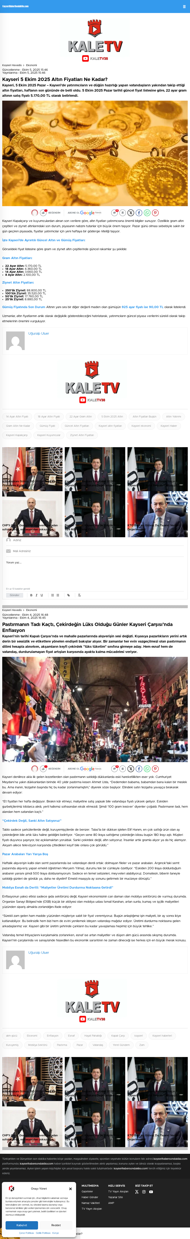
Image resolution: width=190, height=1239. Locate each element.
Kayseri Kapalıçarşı (17, 435)
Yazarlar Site (115, 1197)
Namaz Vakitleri (91, 1203)
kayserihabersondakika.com (170, 1159)
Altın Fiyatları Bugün (144, 416)
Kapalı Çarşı (118, 1036)
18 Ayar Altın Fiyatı (49, 416)
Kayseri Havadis (12, 65)
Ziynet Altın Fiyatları (82, 435)
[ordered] (52, 595)
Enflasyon (52, 1036)
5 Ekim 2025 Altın (112, 416)
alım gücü (11, 1036)
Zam (142, 1045)
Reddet (56, 1225)
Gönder (14, 595)
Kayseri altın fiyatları (110, 426)
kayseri (139, 1036)
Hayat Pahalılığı (93, 1036)
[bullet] (57, 595)
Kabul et (22, 1225)
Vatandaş (98, 1045)
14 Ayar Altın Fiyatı (17, 416)
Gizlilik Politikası (43, 1233)
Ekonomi (31, 65)
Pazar (80, 1045)
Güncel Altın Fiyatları (77, 426)
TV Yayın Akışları (92, 1209)
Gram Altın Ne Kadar (18, 426)
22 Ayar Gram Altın (81, 416)
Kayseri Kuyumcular (48, 435)
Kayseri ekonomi (141, 426)
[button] (70, 1189)
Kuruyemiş (12, 1045)
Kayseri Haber (169, 426)
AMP (111, 1203)
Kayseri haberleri (162, 1036)
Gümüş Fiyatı (47, 426)
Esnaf (71, 1036)
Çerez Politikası (26, 1233)
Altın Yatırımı (173, 416)
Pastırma (62, 1045)
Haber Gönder (90, 1197)
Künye (55, 1233)
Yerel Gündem (121, 1045)
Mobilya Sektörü (37, 1045)
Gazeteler (87, 1191)
